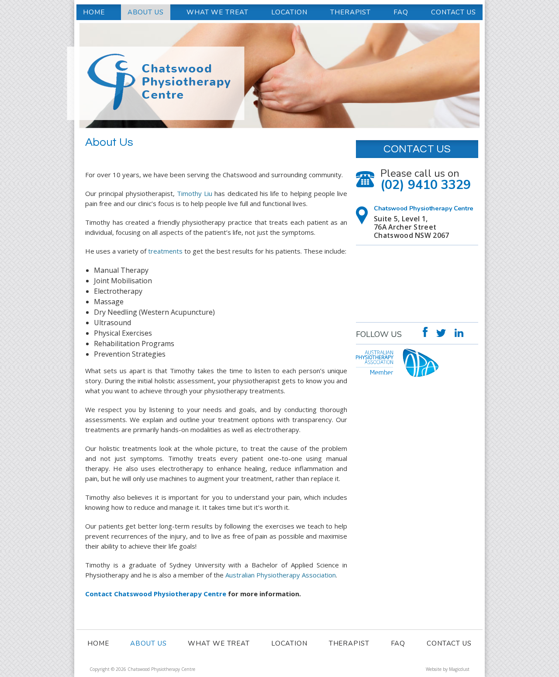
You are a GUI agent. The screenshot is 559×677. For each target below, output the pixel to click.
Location (289, 12)
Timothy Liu (194, 193)
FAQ (400, 12)
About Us (146, 12)
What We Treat (217, 12)
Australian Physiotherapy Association (280, 574)
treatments (165, 251)
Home (94, 12)
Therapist (350, 12)
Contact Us (453, 12)
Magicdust (459, 669)
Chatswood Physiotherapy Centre (220, 46)
